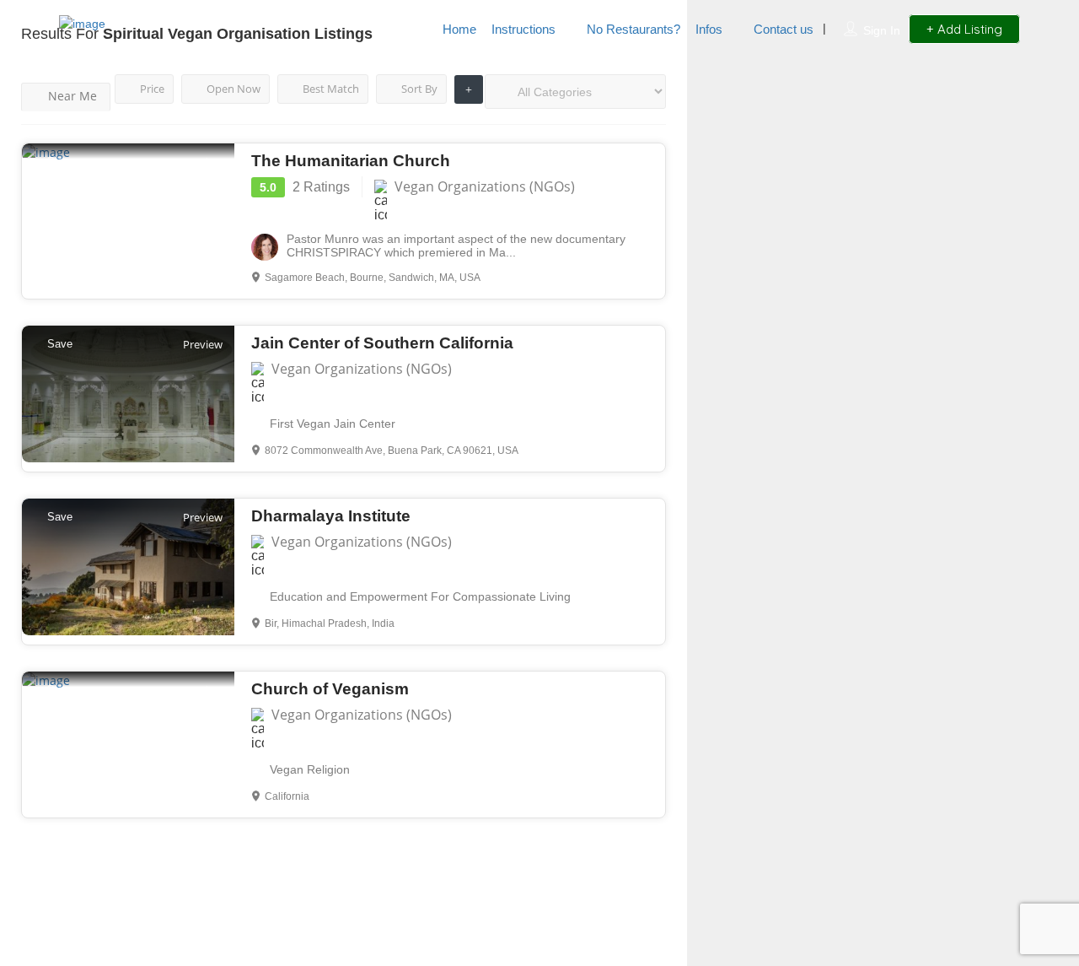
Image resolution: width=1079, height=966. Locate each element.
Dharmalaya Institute (331, 516)
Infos (708, 29)
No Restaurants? (633, 29)
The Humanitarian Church (350, 161)
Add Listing (968, 29)
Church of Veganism (330, 689)
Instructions (523, 29)
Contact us (783, 29)
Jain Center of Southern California (382, 343)
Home (459, 29)
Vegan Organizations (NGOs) (485, 186)
